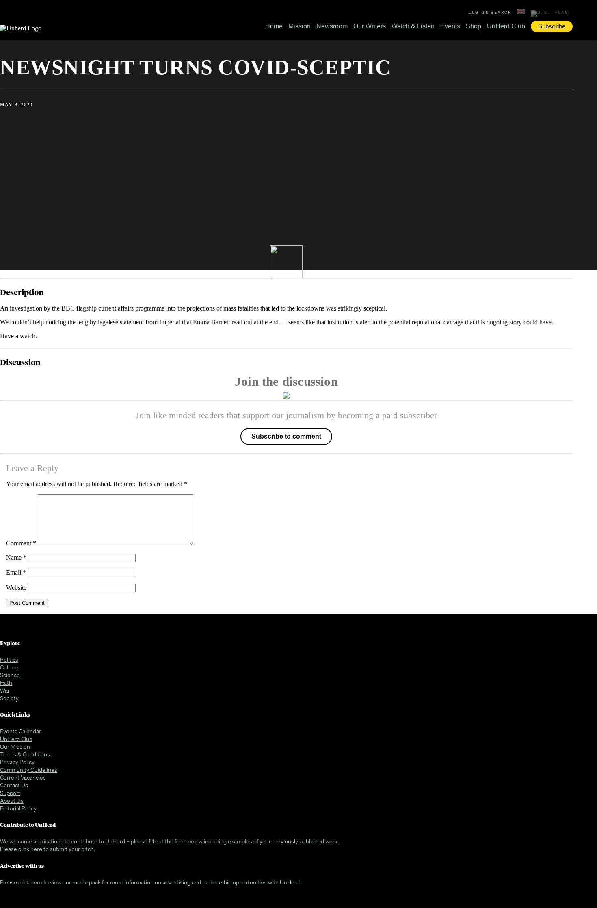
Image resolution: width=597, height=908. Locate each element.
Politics (9, 659)
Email (16, 572)
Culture (9, 667)
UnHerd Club (506, 26)
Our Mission (15, 746)
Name (16, 557)
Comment (21, 543)
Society (9, 698)
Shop (473, 26)
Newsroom (332, 26)
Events (450, 26)
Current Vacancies (23, 777)
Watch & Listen (413, 26)
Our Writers (369, 26)
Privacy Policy (17, 762)
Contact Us (14, 785)
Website (16, 587)
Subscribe (551, 26)
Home (274, 26)
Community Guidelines (28, 769)
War (5, 690)
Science (10, 675)
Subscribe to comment (286, 436)
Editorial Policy (18, 808)
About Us (12, 800)
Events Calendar (20, 731)
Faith (6, 682)
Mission (299, 26)
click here (30, 849)
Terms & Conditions (25, 754)
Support (10, 793)
